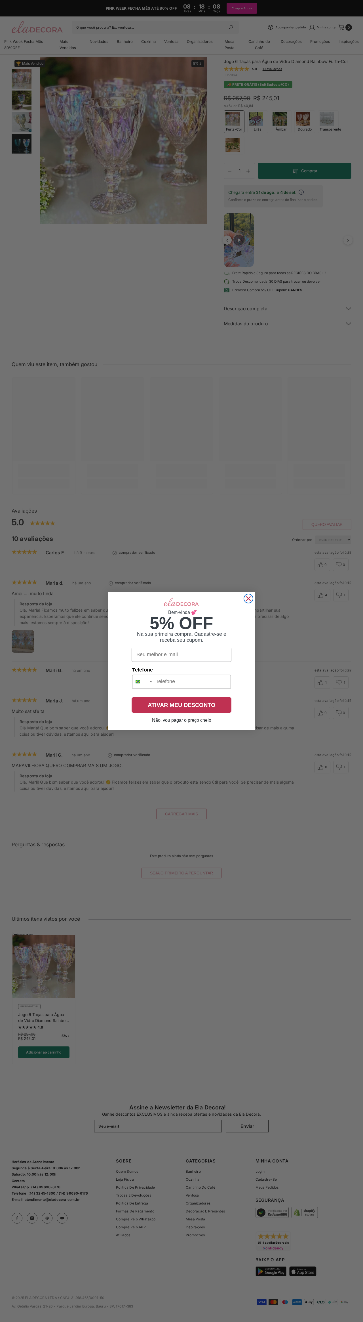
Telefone (142, 670)
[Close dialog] (248, 598)
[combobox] (142, 682)
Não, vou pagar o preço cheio (181, 720)
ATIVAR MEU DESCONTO (182, 705)
